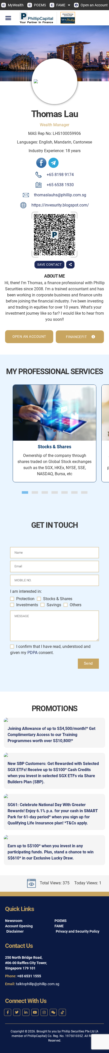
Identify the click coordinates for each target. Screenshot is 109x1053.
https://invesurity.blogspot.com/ (60, 205)
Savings (54, 604)
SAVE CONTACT (49, 264)
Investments (27, 604)
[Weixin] (53, 1012)
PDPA (33, 652)
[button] (8, 18)
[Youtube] (35, 1012)
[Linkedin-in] (25, 1012)
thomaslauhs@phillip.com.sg (60, 195)
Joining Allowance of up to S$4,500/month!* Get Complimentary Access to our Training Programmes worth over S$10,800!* (51, 734)
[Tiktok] (62, 1012)
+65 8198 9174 (60, 174)
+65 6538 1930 (60, 184)
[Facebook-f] (7, 1012)
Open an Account (94, 5)
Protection (25, 598)
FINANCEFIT (77, 337)
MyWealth (16, 5)
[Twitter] (16, 1012)
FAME (60, 5)
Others (75, 604)
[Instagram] (44, 1012)
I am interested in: (26, 591)
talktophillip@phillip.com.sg (37, 984)
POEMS (40, 5)
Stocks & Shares (57, 598)
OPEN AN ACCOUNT (29, 336)
